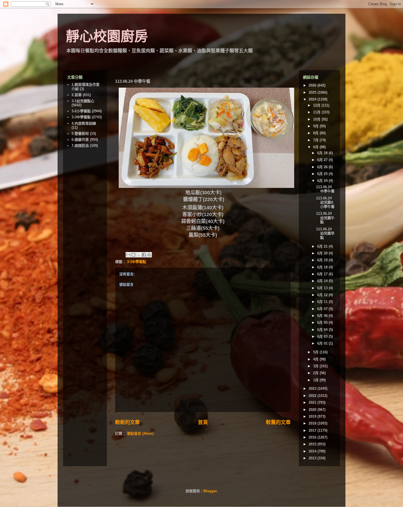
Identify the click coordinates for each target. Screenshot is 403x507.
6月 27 (323, 160)
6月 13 (323, 288)
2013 (313, 458)
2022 (313, 396)
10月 (317, 119)
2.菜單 (77, 95)
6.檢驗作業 (80, 140)
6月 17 (323, 274)
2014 (313, 451)
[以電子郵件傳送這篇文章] (128, 254)
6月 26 (323, 167)
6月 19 (323, 260)
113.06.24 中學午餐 (325, 189)
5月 (316, 352)
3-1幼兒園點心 (83, 101)
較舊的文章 (278, 422)
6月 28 (323, 153)
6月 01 (323, 343)
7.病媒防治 (80, 146)
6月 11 (323, 302)
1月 (316, 380)
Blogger (210, 491)
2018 (313, 423)
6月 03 (323, 336)
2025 (313, 92)
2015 (313, 444)
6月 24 (323, 181)
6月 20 (323, 253)
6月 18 (323, 267)
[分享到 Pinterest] (149, 254)
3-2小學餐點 (81, 111)
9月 (316, 126)
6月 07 (323, 309)
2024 (313, 99)
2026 (313, 85)
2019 (313, 416)
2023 (313, 388)
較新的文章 (127, 422)
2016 (313, 437)
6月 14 (323, 281)
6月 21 (323, 246)
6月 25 (323, 174)
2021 (313, 402)
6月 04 (323, 330)
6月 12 (323, 295)
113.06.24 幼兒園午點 (325, 217)
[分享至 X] (138, 254)
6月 (316, 147)
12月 (317, 105)
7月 (316, 140)
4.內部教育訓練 (84, 123)
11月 (317, 112)
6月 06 (323, 316)
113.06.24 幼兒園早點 (325, 233)
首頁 (203, 422)
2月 (316, 373)
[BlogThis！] (133, 254)
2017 (313, 430)
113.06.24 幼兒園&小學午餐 (325, 202)
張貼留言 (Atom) (140, 433)
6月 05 (323, 322)
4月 (316, 359)
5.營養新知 (80, 133)
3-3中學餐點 (136, 262)
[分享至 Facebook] (144, 254)
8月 (316, 133)
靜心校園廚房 (107, 36)
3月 (316, 366)
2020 (313, 410)
